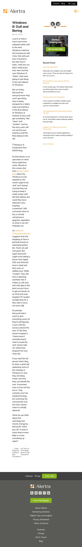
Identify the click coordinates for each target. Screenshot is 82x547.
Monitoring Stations (41, 512)
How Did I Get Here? (50, 67)
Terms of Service (41, 523)
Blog (63, 3)
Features (29, 476)
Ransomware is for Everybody (54, 97)
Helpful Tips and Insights (41, 515)
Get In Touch (41, 537)
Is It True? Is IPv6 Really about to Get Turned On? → (25, 452)
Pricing (37, 476)
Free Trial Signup (41, 500)
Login (73, 3)
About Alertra (41, 508)
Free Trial (49, 476)
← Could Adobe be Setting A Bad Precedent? (16, 452)
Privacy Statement (41, 519)
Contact (56, 3)
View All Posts (48, 144)
